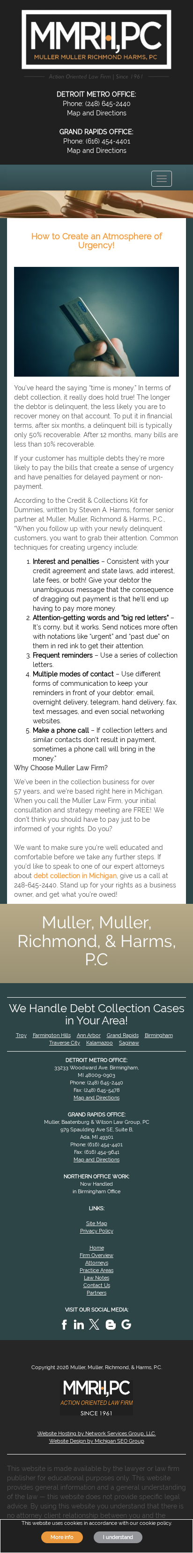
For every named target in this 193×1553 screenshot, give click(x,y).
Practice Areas (96, 1270)
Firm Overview (96, 1255)
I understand (118, 1537)
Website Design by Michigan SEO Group (96, 1441)
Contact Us (96, 1285)
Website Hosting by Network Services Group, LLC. (96, 1433)
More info (62, 1537)
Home (96, 1247)
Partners (96, 1292)
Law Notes (96, 1277)
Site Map (96, 1223)
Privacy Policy (96, 1230)
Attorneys (96, 1262)
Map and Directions (96, 113)
